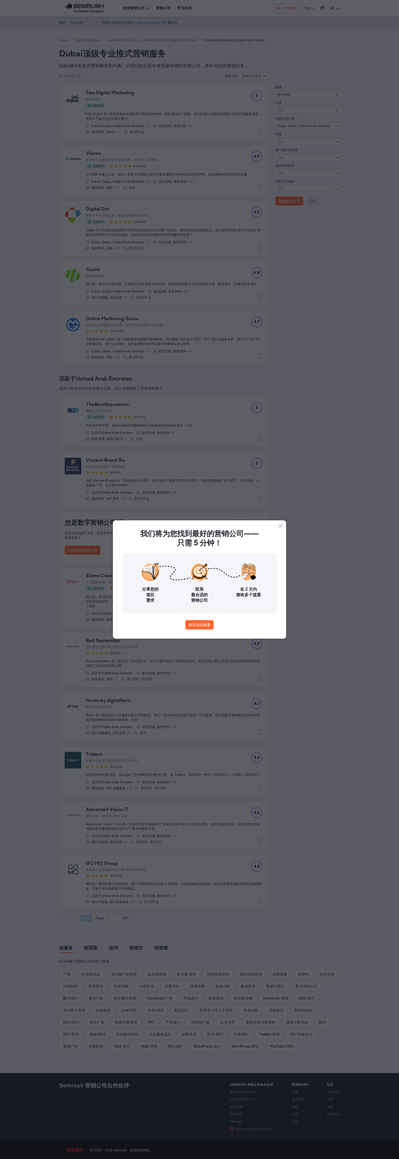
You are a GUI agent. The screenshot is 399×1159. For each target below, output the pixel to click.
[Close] (280, 525)
